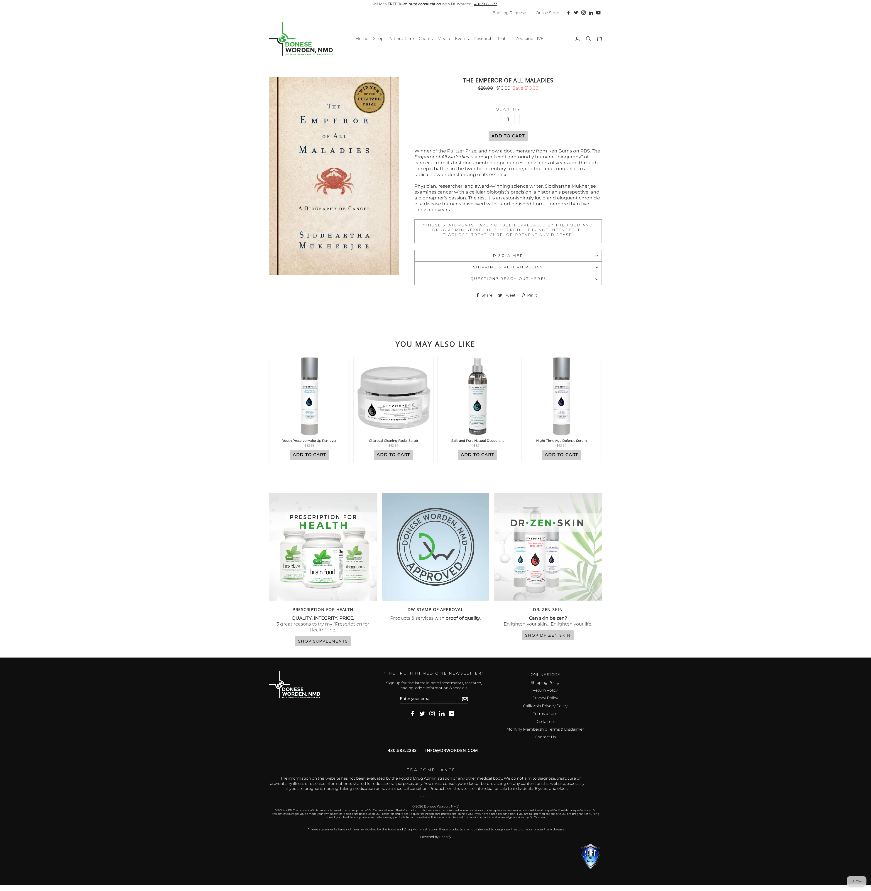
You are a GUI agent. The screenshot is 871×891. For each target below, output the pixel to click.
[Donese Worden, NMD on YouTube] (451, 714)
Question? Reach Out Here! (508, 279)
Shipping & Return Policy (508, 267)
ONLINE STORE (545, 674)
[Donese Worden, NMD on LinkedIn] (442, 714)
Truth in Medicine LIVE (520, 38)
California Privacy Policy (545, 706)
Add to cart (309, 454)
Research (483, 38)
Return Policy (545, 690)
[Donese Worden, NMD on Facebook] (412, 714)
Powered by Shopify (435, 837)
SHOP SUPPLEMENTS (323, 641)
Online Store (547, 12)
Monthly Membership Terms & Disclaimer (545, 729)
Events (462, 38)
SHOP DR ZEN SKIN (548, 635)
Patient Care (401, 38)
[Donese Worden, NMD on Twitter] (422, 714)
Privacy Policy (545, 698)
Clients (426, 38)
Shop (378, 38)
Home (362, 38)
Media (444, 38)
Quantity (508, 109)
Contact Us (545, 737)
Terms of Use (545, 713)
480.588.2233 (485, 4)
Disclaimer (508, 255)
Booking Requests (509, 12)
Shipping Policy (545, 682)
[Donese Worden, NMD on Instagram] (432, 714)
